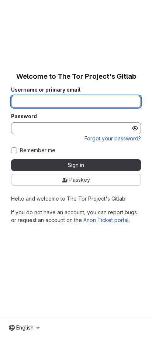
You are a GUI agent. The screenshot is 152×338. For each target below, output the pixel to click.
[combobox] (24, 327)
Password (24, 116)
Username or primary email (45, 90)
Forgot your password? (112, 138)
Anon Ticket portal (106, 220)
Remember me (37, 150)
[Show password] (135, 128)
